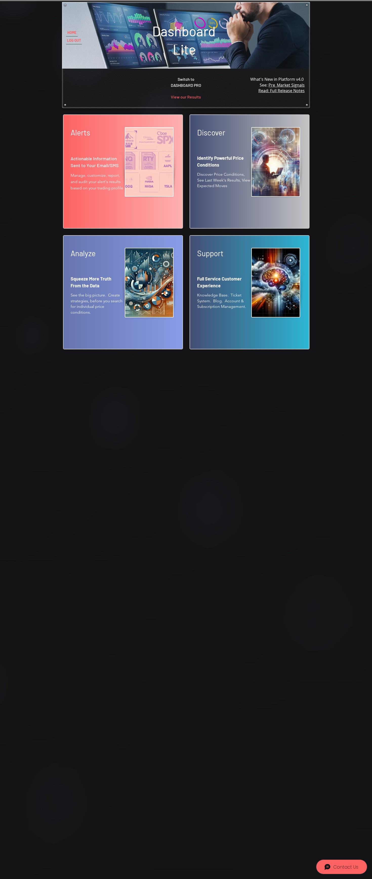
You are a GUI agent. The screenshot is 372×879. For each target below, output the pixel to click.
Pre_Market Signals (286, 85)
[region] (123, 171)
